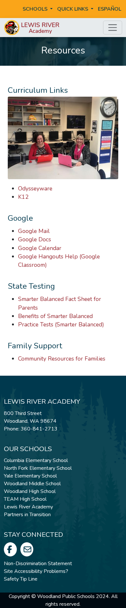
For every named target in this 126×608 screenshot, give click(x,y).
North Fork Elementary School (38, 468)
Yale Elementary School (30, 475)
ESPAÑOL (109, 9)
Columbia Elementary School (36, 460)
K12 (23, 197)
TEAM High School (25, 499)
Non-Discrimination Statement (38, 563)
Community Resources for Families (61, 358)
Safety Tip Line (20, 579)
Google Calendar (39, 248)
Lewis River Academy (28, 506)
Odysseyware (35, 188)
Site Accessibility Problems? (36, 571)
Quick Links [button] (73, 9)
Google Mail (34, 231)
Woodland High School (30, 491)
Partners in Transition (27, 514)
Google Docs (34, 239)
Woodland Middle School (32, 483)
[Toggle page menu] (112, 27)
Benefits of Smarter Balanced (55, 316)
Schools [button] (36, 9)
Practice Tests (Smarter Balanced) (61, 324)
